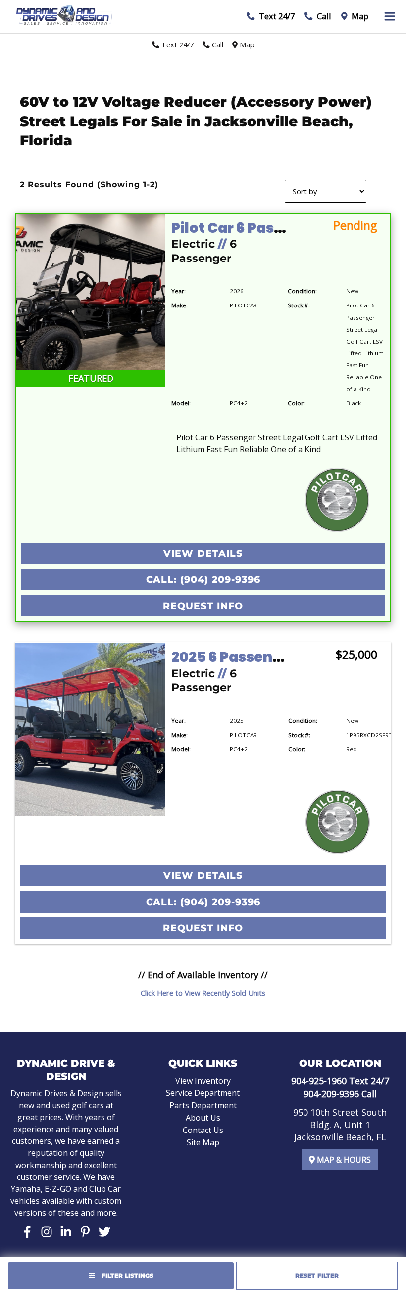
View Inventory (203, 1080)
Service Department (203, 1093)
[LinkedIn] (66, 1232)
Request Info (203, 605)
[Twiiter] (104, 1232)
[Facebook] (27, 1232)
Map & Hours (343, 1159)
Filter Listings (126, 1275)
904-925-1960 (319, 1081)
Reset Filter (317, 1275)
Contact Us (203, 1130)
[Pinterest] (85, 1232)
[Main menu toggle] (389, 16)
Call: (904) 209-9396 (203, 579)
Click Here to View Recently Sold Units (203, 993)
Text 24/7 (276, 16)
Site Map (203, 1142)
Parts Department (203, 1105)
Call (323, 16)
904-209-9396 (331, 1094)
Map (359, 16)
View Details (202, 553)
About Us (203, 1117)
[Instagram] (46, 1232)
